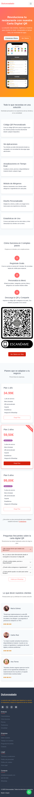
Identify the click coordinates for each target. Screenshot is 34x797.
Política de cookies (6, 762)
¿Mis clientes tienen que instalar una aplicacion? (13, 549)
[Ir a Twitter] (7, 707)
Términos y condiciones (8, 756)
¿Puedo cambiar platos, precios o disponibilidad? (12, 562)
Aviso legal (4, 765)
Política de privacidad (7, 759)
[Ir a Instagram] (11, 707)
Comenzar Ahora (11, 38)
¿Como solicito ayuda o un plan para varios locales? (15, 572)
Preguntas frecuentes (7, 743)
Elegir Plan (17, 417)
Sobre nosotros (5, 738)
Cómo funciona (5, 719)
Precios (3, 722)
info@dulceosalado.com (8, 775)
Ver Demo (25, 38)
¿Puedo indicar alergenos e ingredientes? (15, 567)
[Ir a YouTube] (16, 707)
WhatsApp (4, 781)
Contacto (3, 746)
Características (5, 716)
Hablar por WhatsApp (17, 579)
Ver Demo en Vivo (17, 354)
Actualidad (4, 728)
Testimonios (4, 725)
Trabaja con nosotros (7, 740)
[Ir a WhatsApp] (29, 792)
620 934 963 (4, 778)
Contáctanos (22, 521)
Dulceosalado (9, 694)
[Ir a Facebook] (2, 707)
